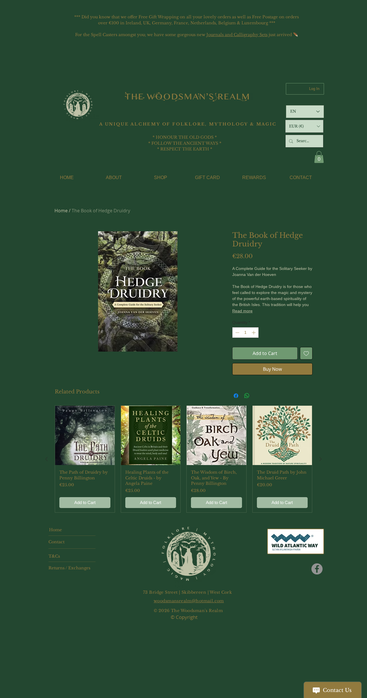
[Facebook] (317, 569)
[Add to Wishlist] (306, 353)
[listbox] (304, 126)
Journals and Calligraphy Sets (237, 34)
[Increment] (254, 333)
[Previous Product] (46, 459)
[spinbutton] (245, 333)
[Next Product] (320, 459)
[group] (183, 459)
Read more (242, 311)
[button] (304, 126)
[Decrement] (236, 333)
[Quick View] (85, 435)
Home (61, 210)
